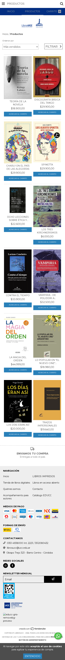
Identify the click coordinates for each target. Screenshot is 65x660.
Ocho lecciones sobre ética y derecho (18, 219)
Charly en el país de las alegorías (18, 167)
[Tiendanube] (32, 630)
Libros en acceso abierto (45, 482)
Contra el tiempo (18, 295)
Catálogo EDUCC (41, 495)
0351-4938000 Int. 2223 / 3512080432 (27, 543)
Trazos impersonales (47, 424)
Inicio (5, 34)
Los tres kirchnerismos (47, 231)
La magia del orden (17, 359)
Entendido (32, 656)
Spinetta (47, 164)
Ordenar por (8, 40)
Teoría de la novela (18, 103)
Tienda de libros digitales (16, 482)
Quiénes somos (11, 489)
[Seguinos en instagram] (5, 565)
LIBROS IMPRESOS (43, 476)
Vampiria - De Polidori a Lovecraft (47, 297)
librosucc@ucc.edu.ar (18, 547)
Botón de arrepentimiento (32, 640)
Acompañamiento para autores (15, 497)
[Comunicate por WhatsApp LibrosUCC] (58, 635)
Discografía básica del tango (47, 101)
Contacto (37, 489)
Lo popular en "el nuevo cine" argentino (47, 362)
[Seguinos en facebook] (12, 565)
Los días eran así (17, 424)
